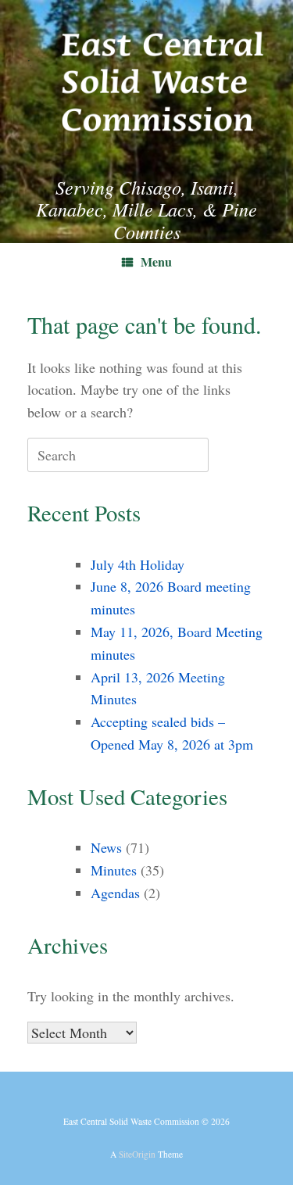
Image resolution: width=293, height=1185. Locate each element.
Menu (156, 261)
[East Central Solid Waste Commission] (146, 76)
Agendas (115, 892)
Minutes (114, 870)
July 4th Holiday (137, 564)
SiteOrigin (137, 1154)
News (106, 847)
